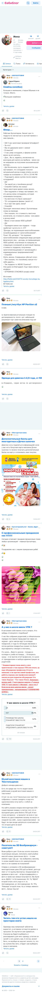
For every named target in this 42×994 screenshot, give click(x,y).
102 (10, 739)
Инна (8, 75)
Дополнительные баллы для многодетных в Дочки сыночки (18, 440)
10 (9, 899)
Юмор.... (8, 129)
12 (9, 831)
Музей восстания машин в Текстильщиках (16, 780)
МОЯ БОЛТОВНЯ (18, 75)
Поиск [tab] (18, 64)
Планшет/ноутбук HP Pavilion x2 (19, 304)
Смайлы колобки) (12, 87)
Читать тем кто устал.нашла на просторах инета (20, 919)
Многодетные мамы (19, 432)
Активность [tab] (29, 64)
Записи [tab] (8, 64)
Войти (35, 3)
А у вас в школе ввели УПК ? (17, 627)
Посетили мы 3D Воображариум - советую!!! (20, 846)
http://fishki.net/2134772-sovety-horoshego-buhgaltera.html (21, 280)
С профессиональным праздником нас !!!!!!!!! (20, 534)
